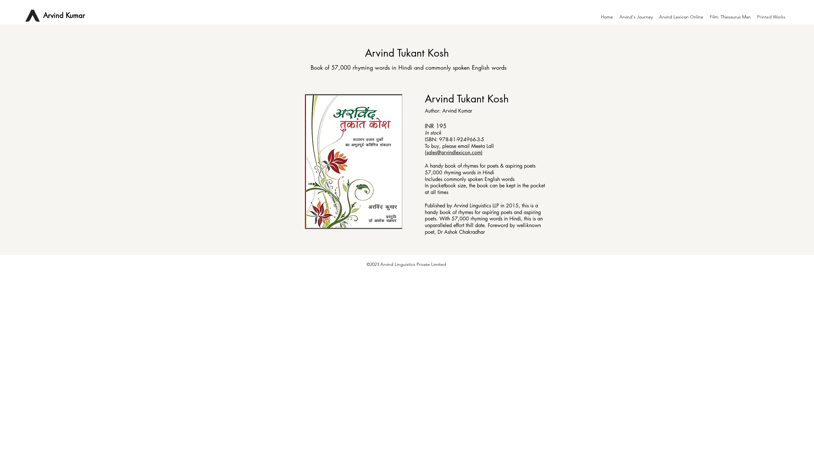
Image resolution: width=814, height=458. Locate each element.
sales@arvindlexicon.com (453, 152)
